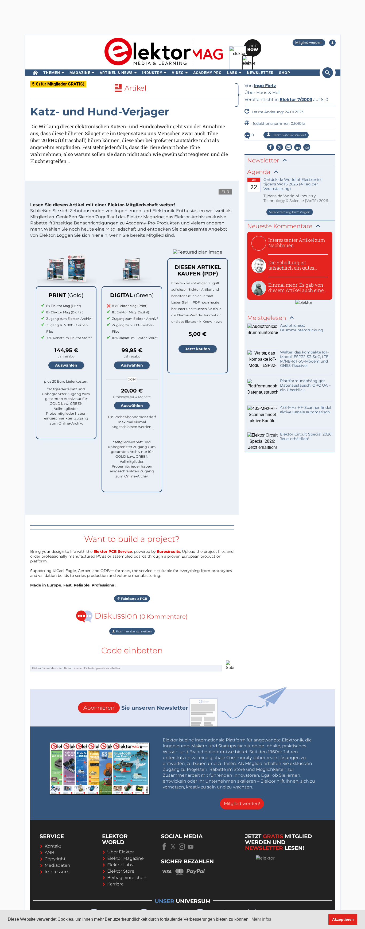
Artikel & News (116, 73)
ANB (49, 852)
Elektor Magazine (125, 858)
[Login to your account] (332, 43)
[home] (35, 73)
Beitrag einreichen (126, 877)
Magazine (79, 73)
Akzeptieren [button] (343, 919)
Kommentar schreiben (133, 631)
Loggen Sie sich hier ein (82, 235)
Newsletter (260, 73)
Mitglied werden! (309, 42)
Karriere (115, 884)
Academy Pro (207, 73)
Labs (232, 73)
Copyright (55, 858)
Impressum (57, 871)
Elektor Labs (120, 864)
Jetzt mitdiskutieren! (289, 135)
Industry (152, 73)
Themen (51, 73)
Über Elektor (120, 851)
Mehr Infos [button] (261, 919)
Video (178, 73)
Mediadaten (57, 865)
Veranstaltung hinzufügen (289, 212)
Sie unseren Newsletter (135, 708)
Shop (284, 73)
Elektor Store (120, 871)
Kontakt (53, 846)
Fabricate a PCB (133, 599)
